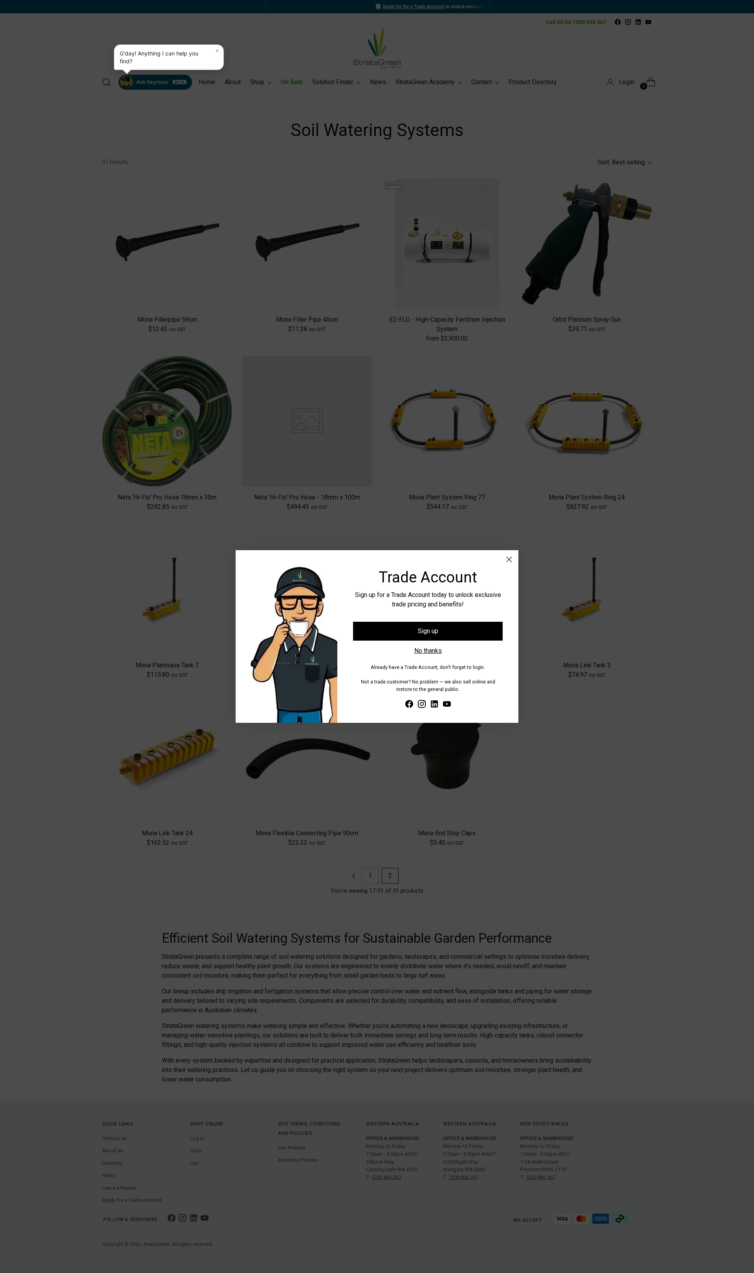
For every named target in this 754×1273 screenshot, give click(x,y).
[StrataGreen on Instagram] (421, 705)
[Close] (509, 559)
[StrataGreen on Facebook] (409, 705)
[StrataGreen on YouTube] (447, 705)
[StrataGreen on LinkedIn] (434, 705)
